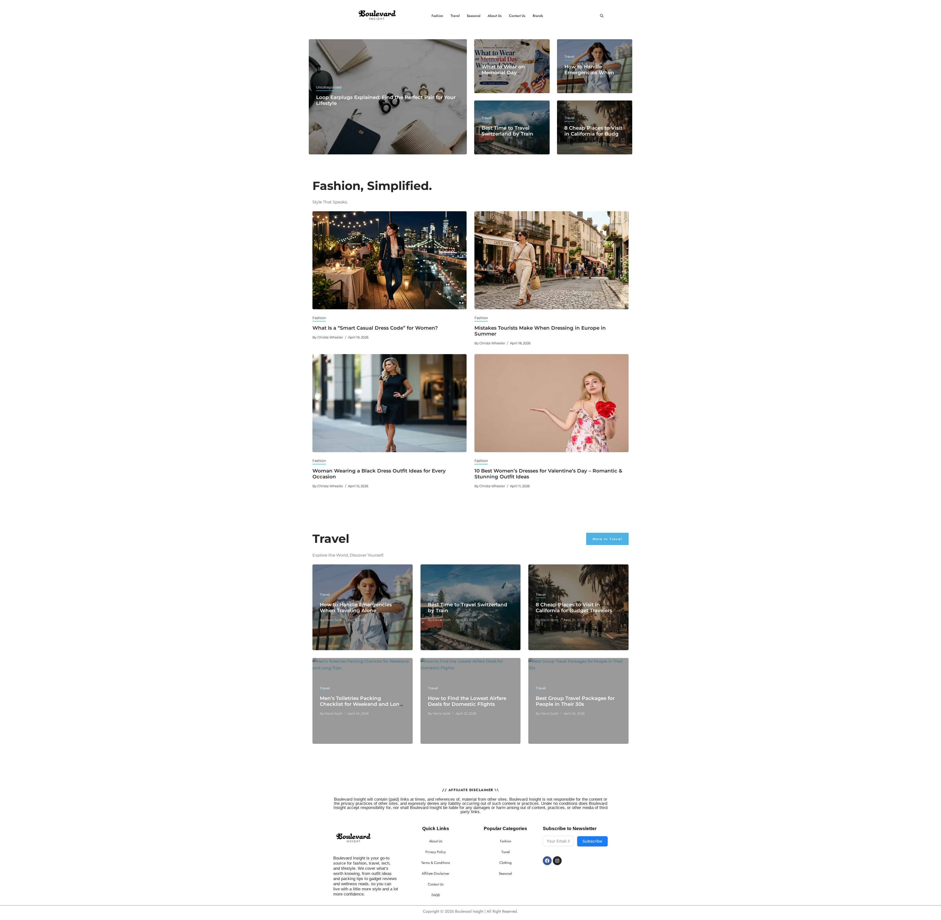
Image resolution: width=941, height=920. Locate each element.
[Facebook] (547, 860)
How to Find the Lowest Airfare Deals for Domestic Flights (467, 701)
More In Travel (607, 539)
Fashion (437, 15)
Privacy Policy (435, 851)
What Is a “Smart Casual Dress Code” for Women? (375, 328)
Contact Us (517, 15)
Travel (455, 15)
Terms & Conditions (435, 862)
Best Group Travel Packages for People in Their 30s (575, 701)
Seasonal (473, 15)
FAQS (436, 895)
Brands (538, 15)
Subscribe (592, 841)
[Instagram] (557, 860)
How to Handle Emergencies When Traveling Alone (589, 72)
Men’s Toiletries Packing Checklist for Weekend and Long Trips (361, 704)
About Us (495, 15)
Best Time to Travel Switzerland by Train (507, 131)
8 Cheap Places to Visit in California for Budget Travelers (593, 134)
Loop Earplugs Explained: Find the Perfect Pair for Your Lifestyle (386, 100)
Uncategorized (328, 87)
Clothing (505, 862)
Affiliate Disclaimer (435, 873)
